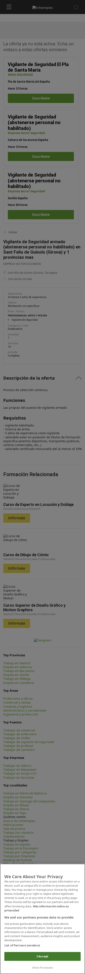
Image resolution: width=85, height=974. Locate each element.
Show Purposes (42, 967)
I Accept (42, 956)
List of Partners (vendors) (22, 945)
